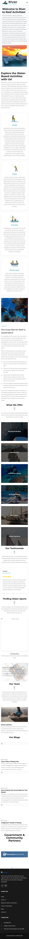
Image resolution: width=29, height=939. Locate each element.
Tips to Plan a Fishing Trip (10, 761)
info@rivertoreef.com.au (9, 926)
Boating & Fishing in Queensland (9, 903)
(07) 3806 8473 (7, 923)
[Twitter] (2, 885)
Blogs (2, 909)
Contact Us (3, 912)
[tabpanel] (14, 580)
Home (2, 897)
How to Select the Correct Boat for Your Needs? (14, 791)
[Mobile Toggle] (27, 3)
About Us (3, 900)
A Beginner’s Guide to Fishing (11, 823)
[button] (13, 867)
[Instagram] (5, 885)
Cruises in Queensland (6, 906)
